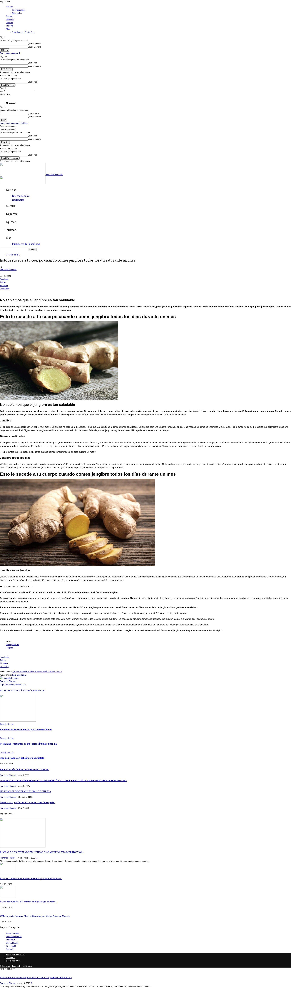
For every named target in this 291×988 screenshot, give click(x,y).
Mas (8, 29)
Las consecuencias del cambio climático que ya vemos (28, 901)
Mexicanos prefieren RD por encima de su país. (27, 802)
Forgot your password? (10, 53)
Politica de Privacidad (15, 954)
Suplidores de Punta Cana (23, 32)
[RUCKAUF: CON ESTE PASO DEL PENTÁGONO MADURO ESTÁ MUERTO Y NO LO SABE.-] (22, 847)
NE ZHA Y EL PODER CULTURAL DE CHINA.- (25, 791)
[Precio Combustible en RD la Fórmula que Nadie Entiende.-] (7, 873)
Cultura (9, 16)
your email (32, 63)
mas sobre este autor (34, 690)
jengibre (9, 648)
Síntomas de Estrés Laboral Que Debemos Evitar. (26, 729)
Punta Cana (12, 933)
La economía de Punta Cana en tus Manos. (24, 769)
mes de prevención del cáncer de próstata (22, 758)
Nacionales (17, 13)
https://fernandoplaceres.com (13, 684)
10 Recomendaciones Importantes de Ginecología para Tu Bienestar (36, 977)
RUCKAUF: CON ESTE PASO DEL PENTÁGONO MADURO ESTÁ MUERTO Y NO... (42, 852)
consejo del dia (12, 644)
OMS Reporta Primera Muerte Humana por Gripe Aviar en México (35, 916)
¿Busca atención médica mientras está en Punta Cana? (37, 672)
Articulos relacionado (11, 690)
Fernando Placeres (8, 270)
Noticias (9, 7)
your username (34, 44)
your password (34, 47)
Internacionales (18, 10)
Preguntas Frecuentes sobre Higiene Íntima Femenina (28, 744)
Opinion (9, 23)
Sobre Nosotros (13, 961)
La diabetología (19, 675)
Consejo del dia (13, 255)
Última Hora (12, 943)
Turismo (9, 26)
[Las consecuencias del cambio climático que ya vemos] (7, 896)
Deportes (10, 19)
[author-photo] (9, 678)
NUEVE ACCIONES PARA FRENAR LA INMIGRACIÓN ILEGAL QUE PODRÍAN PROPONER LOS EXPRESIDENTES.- (63, 780)
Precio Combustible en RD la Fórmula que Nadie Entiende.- (31, 878)
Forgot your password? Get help (14, 123)
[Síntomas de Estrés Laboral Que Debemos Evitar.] (18, 721)
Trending (11, 946)
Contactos (10, 958)
